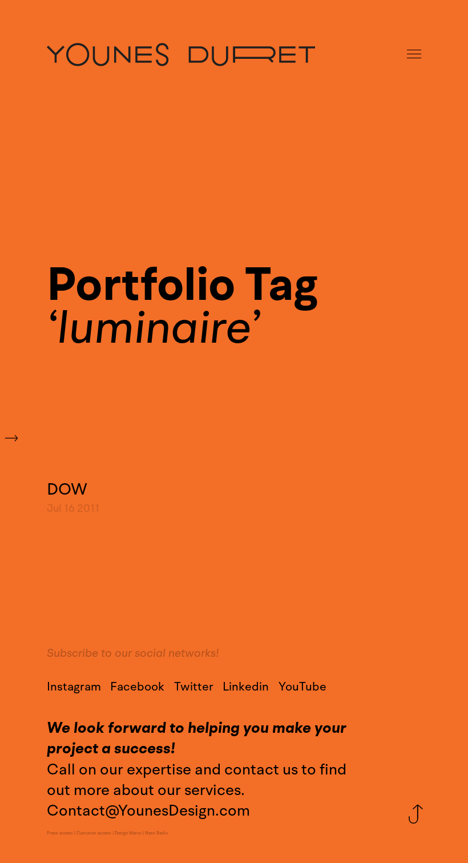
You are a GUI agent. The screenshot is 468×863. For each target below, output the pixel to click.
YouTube (302, 686)
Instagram (74, 686)
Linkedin (246, 686)
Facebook (137, 686)
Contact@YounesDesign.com (148, 810)
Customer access (93, 833)
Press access (60, 833)
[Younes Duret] (181, 54)
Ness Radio (156, 833)
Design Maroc (128, 833)
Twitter (193, 686)
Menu (415, 54)
